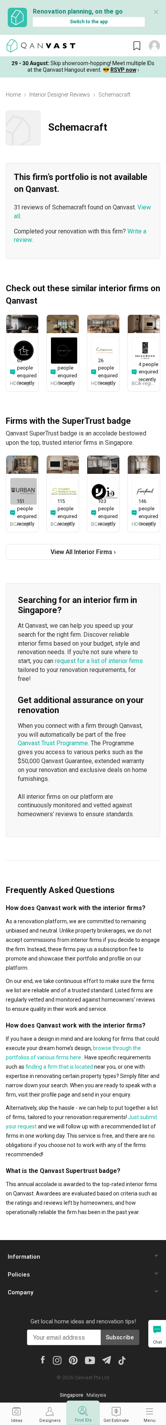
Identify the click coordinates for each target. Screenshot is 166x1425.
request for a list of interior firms (99, 661)
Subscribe (120, 1337)
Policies (19, 1274)
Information (24, 1256)
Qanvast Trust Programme (53, 743)
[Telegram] (106, 1359)
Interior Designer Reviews (59, 95)
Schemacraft (114, 95)
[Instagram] (57, 1360)
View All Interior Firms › (83, 552)
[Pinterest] (73, 1360)
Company (20, 1292)
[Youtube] (90, 1360)
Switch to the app (89, 21)
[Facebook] (43, 1359)
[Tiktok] (122, 1360)
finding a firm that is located (59, 1067)
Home (13, 95)
